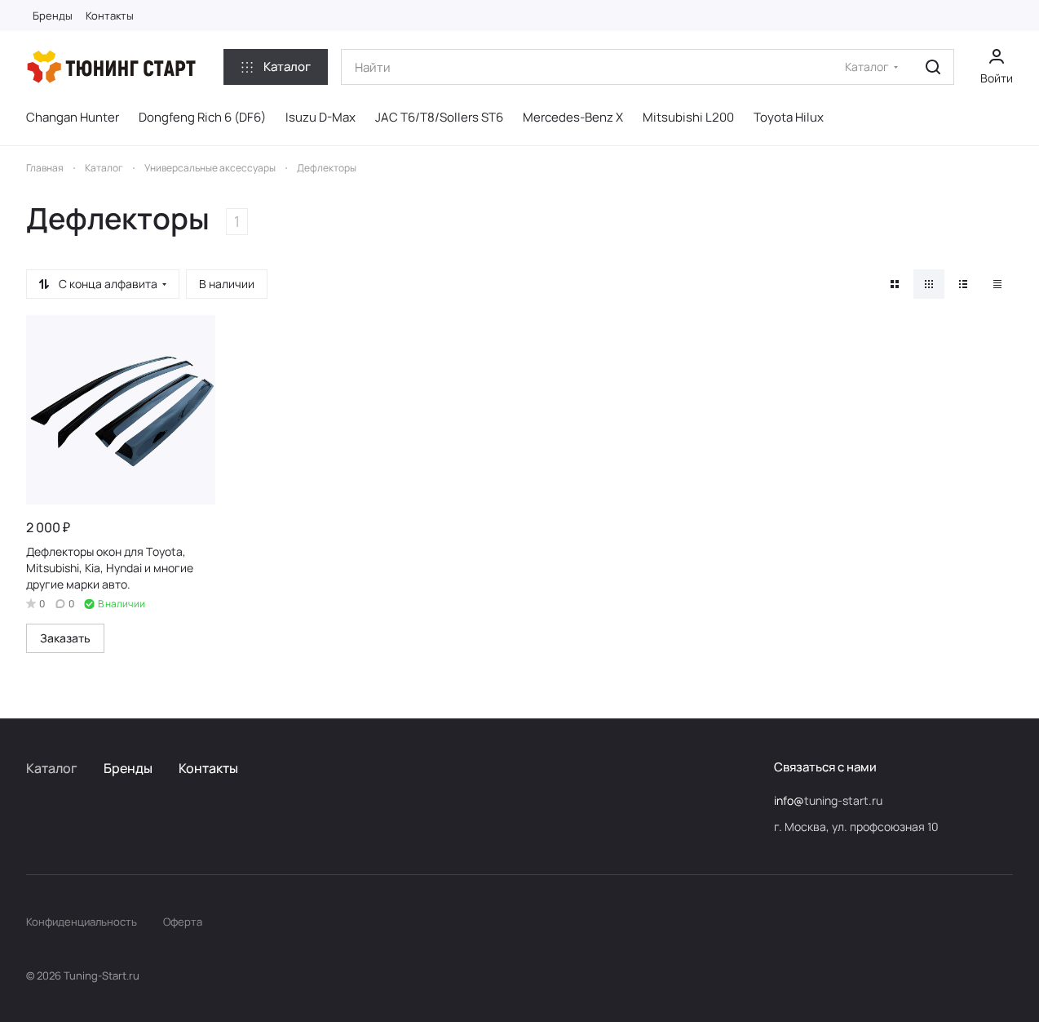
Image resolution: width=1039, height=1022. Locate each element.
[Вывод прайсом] (997, 284)
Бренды (128, 768)
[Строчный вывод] (963, 284)
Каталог (51, 768)
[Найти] (933, 67)
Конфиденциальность (81, 921)
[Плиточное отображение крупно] (894, 284)
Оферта (182, 921)
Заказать (65, 638)
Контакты (208, 768)
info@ (789, 800)
